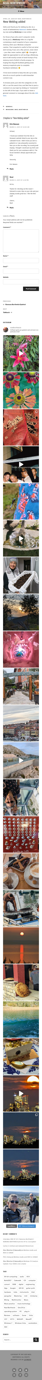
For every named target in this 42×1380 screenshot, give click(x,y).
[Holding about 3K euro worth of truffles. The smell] (21, 575)
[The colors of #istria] (21, 612)
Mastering (18, 1296)
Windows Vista (20, 1323)
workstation (32, 1323)
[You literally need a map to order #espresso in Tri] (21, 834)
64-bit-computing (10, 1277)
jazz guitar (7, 1296)
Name (5, 256)
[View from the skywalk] (21, 797)
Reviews (7, 1315)
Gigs (5, 1288)
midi (25, 1296)
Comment (7, 227)
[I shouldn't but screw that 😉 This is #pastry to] (21, 1056)
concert (7, 1284)
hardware (7, 1292)
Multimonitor (16, 1300)
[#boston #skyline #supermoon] (21, 1093)
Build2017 (7, 1280)
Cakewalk (17, 1280)
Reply (12, 169)
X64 (5, 1327)
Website (5, 277)
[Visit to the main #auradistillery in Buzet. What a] (21, 686)
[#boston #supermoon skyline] (21, 1130)
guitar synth (30, 1288)
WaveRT (29, 1319)
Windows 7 (8, 1323)
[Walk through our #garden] (21, 353)
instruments (24, 1292)
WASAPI (20, 1319)
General (9, 106)
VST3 (12, 1319)
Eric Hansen (14, 124)
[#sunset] (21, 945)
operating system (10, 1311)
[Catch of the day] (21, 908)
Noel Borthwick (14, 3)
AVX (28, 1277)
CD (25, 1280)
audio (22, 1277)
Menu (22, 11)
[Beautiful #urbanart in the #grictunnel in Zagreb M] (21, 649)
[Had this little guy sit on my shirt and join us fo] (21, 501)
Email (5, 267)
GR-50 (21, 1288)
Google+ (13, 1288)
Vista (31, 1315)
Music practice (9, 1304)
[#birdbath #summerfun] (21, 538)
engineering (30, 1284)
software (16, 1315)
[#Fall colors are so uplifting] (21, 427)
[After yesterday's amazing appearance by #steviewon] (21, 464)
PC (21, 1311)
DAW (14, 1284)
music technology (23, 1304)
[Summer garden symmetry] (21, 390)
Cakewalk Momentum (26, 1246)
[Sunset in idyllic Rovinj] (21, 723)
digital (21, 1284)
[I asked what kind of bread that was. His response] (21, 982)
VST (5, 1319)
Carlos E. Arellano (9, 1246)
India (15, 1292)
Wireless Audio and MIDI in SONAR (26, 1257)
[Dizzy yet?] (21, 760)
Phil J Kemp (7, 1257)
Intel (33, 1292)
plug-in (26, 1311)
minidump (10, 109)
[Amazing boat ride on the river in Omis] (21, 1019)
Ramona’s (23, 29)
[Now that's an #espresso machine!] (21, 871)
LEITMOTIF (27, 1360)
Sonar (24, 1315)
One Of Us (21, 1308)
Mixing (6, 1300)
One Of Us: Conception (28, 1242)
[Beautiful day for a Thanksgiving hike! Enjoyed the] (21, 1204)
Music (26, 1300)
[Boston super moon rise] (21, 1167)
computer (32, 1280)
